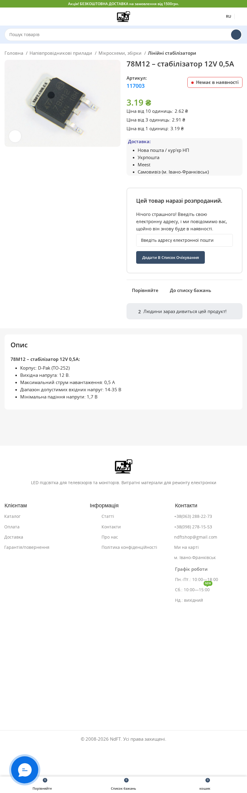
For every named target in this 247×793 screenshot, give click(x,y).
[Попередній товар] (227, 54)
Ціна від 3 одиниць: (148, 119)
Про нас (110, 537)
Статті (108, 516)
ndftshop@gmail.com (195, 537)
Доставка (13, 537)
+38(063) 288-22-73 (193, 516)
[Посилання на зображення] (124, 466)
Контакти (111, 526)
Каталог (12, 516)
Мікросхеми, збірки (120, 53)
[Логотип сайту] (123, 16)
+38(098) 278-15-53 (193, 526)
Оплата (12, 526)
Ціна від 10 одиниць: (150, 111)
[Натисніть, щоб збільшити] (15, 136)
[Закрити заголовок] (239, 4)
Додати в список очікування (170, 257)
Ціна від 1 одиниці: (148, 128)
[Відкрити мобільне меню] (7, 17)
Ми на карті (186, 547)
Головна (14, 53)
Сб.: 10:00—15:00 (193, 588)
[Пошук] (236, 34)
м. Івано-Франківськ (195, 557)
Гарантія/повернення (26, 547)
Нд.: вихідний (189, 600)
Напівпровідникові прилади (61, 53)
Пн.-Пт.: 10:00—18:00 (196, 579)
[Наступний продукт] (239, 54)
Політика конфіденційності (129, 547)
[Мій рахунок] (240, 17)
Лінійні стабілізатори (172, 53)
